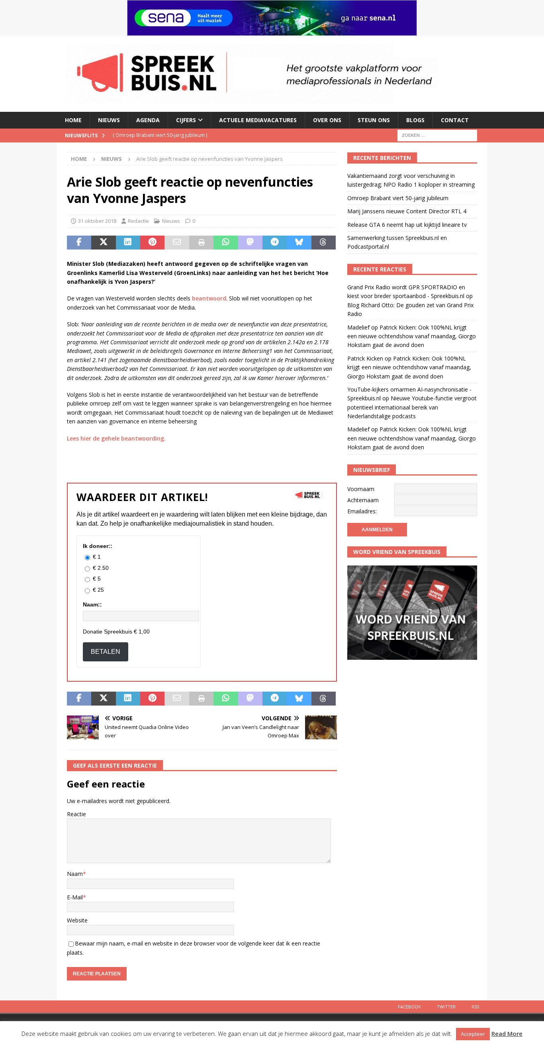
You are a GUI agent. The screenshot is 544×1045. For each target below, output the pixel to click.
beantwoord (209, 298)
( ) (166, 135)
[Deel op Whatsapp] (225, 243)
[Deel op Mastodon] (250, 243)
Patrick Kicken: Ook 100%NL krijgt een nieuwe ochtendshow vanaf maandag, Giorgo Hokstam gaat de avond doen (411, 336)
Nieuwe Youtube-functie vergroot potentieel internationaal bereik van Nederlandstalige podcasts (412, 407)
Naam (75, 873)
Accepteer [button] (473, 1033)
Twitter (446, 1007)
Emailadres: (362, 511)
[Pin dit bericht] (152, 243)
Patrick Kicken (365, 358)
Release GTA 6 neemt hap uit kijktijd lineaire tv (407, 224)
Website (77, 920)
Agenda (148, 120)
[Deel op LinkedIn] (128, 243)
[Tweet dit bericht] (103, 243)
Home (73, 120)
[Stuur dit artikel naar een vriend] (176, 243)
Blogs (415, 120)
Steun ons (374, 120)
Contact (455, 120)
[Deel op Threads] (323, 243)
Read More (506, 1033)
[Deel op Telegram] (274, 243)
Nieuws (109, 120)
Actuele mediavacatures (258, 120)
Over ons (327, 120)
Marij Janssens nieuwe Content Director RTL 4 (406, 211)
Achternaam (363, 500)
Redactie (138, 220)
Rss (475, 1007)
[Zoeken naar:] (437, 134)
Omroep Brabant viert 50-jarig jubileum (397, 198)
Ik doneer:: (97, 546)
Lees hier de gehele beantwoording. (116, 438)
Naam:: (92, 604)
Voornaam (360, 489)
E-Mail (75, 897)
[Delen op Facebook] (79, 243)
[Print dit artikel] (201, 243)
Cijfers (186, 120)
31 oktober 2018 (97, 220)
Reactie (76, 814)
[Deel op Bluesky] (299, 243)
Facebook (409, 1007)
